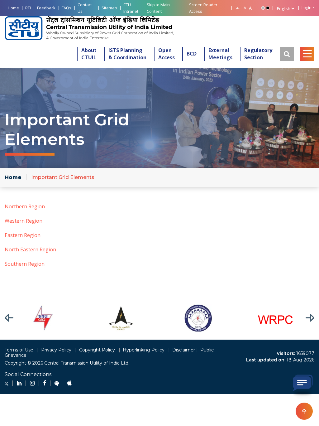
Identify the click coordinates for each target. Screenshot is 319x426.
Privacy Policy (56, 350)
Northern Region (25, 206)
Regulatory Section (258, 54)
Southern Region (25, 263)
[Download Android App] (57, 383)
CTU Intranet (130, 8)
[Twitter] (6, 383)
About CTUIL (89, 54)
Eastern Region (22, 235)
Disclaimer (183, 350)
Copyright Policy (97, 350)
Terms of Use (19, 350)
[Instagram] (32, 383)
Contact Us (85, 8)
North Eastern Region (30, 249)
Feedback (46, 8)
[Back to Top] (304, 411)
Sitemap (109, 8)
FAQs (66, 8)
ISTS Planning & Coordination (127, 54)
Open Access (166, 54)
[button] (13, 318)
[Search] (287, 54)
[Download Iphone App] (69, 383)
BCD (192, 53)
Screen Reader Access (203, 8)
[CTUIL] (89, 28)
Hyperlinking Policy (143, 350)
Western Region (23, 220)
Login (307, 7)
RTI (28, 8)
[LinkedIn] (19, 383)
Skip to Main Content (158, 8)
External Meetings (220, 54)
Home (13, 8)
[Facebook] (44, 383)
